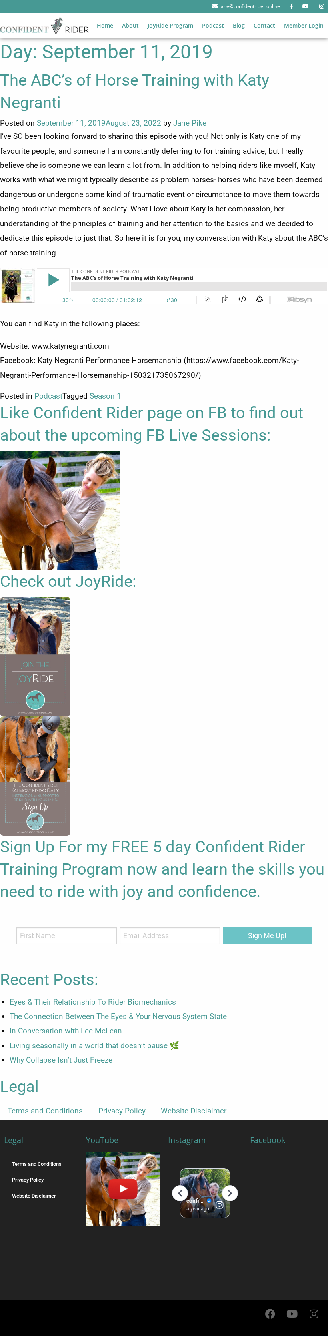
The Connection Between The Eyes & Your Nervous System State (118, 1016)
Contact (264, 25)
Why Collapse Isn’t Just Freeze (61, 1060)
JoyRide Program (170, 25)
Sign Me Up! (267, 935)
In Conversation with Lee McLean (66, 1030)
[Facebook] (270, 1314)
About (130, 25)
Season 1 (105, 396)
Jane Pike (189, 123)
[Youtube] (292, 1314)
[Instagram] (314, 1314)
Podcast (213, 25)
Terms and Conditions (45, 1110)
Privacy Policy (122, 1110)
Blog (239, 25)
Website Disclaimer (193, 1110)
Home (105, 25)
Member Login (304, 25)
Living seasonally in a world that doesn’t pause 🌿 (94, 1045)
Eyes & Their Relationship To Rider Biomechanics (93, 1002)
